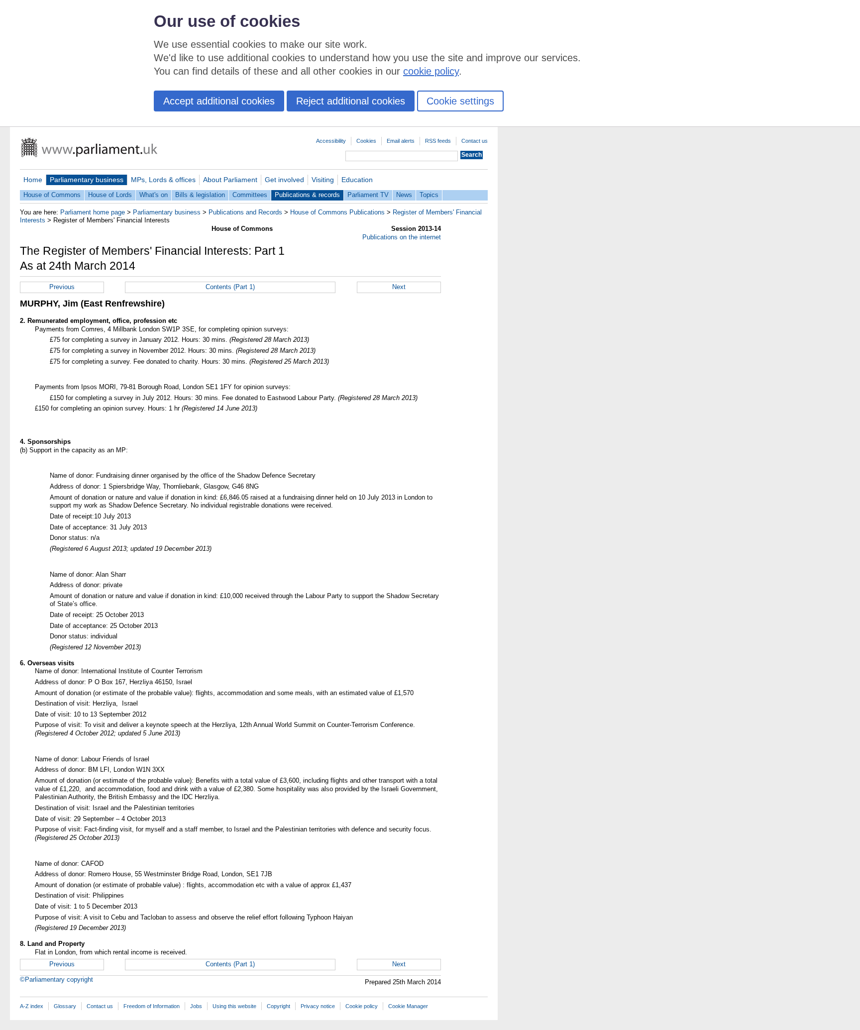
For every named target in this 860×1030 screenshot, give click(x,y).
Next (399, 287)
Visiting (323, 180)
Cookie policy (361, 1006)
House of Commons (52, 195)
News (404, 195)
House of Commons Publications (337, 212)
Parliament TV (368, 195)
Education (357, 180)
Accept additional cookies (219, 101)
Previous (62, 287)
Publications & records (307, 195)
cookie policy (431, 71)
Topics (429, 195)
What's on (153, 195)
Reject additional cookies (350, 101)
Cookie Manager (408, 1006)
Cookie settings (460, 101)
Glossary (65, 1006)
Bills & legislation (200, 195)
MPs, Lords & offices (163, 180)
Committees (249, 195)
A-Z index (31, 1006)
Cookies (366, 141)
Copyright (278, 1006)
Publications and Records (245, 212)
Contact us (474, 141)
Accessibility (331, 141)
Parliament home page (92, 212)
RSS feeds (438, 141)
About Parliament (230, 180)
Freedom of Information (151, 1006)
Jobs (196, 1006)
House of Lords (110, 195)
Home (32, 180)
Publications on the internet (401, 237)
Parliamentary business (86, 180)
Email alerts (401, 141)
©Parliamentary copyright (56, 979)
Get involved (284, 180)
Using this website (234, 1006)
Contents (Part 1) (230, 287)
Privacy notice (318, 1006)
